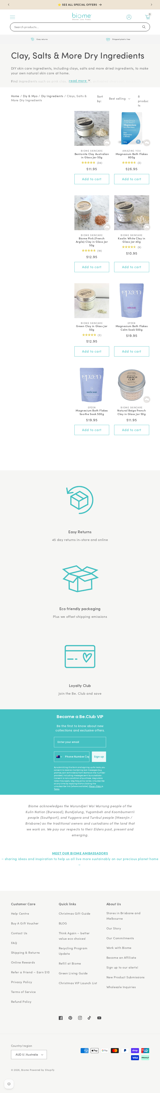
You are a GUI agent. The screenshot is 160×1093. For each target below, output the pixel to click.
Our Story (113, 928)
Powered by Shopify (42, 1069)
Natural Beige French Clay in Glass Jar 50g (131, 412)
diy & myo (30, 96)
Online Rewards (23, 962)
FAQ (14, 943)
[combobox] (58, 757)
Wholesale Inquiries (121, 987)
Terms (56, 789)
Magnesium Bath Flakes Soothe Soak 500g (92, 412)
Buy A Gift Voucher (25, 923)
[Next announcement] (151, 4)
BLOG (63, 923)
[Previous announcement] (8, 4)
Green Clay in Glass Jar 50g (92, 327)
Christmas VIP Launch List (78, 983)
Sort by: (100, 98)
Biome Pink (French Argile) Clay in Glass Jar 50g (92, 242)
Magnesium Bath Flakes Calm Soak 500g (132, 327)
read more (78, 80)
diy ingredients (52, 96)
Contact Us (19, 933)
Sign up (99, 756)
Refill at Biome (70, 963)
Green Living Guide (73, 973)
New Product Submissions (125, 977)
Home (15, 96)
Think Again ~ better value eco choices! (74, 936)
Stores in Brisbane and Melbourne (123, 915)
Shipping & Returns (25, 952)
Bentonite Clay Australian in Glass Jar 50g (92, 155)
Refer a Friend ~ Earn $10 (30, 972)
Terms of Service (23, 992)
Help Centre (20, 913)
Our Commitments (120, 938)
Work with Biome (118, 948)
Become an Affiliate (121, 957)
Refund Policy (21, 1001)
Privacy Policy (95, 786)
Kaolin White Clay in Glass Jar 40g (131, 240)
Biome (25, 1069)
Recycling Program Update (73, 951)
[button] (12, 17)
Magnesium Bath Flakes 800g (132, 155)
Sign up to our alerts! (122, 967)
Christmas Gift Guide (75, 913)
